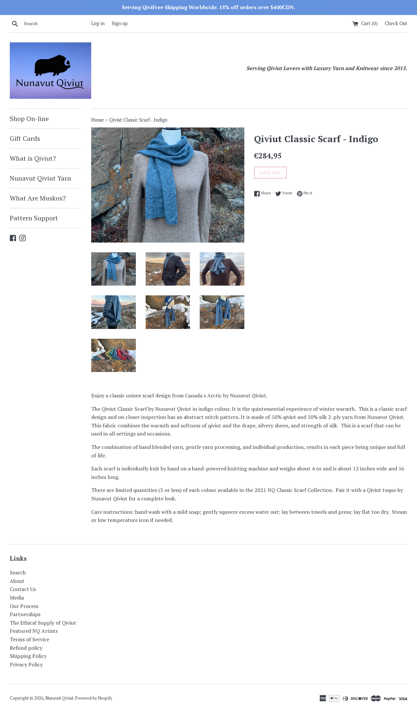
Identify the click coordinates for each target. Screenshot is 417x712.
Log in (98, 23)
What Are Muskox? (38, 198)
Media (17, 597)
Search (18, 572)
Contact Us (23, 589)
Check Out (396, 23)
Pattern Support (34, 218)
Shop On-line (29, 118)
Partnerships (25, 614)
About (17, 581)
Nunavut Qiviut (59, 698)
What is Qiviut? (33, 158)
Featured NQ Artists (34, 630)
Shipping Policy (28, 656)
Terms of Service (29, 639)
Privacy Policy (26, 664)
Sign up (120, 23)
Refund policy (26, 647)
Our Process (24, 606)
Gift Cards (25, 138)
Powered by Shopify (93, 698)
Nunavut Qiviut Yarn (40, 178)
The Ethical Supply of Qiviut (43, 622)
